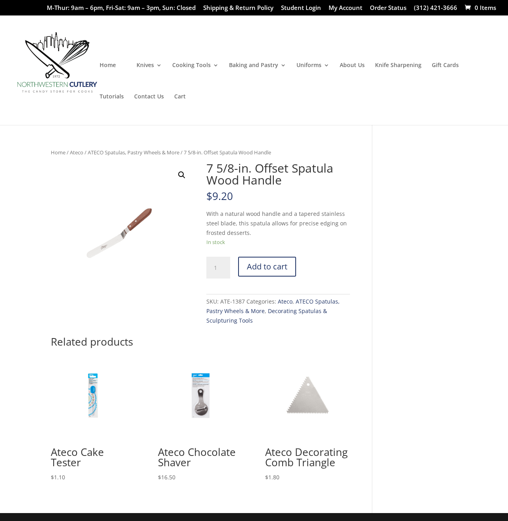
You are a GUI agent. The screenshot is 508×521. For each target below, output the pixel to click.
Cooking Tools (191, 65)
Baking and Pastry (253, 65)
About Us (352, 65)
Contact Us (149, 97)
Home (108, 65)
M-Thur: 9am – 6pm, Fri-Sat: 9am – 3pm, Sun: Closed (121, 8)
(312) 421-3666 (435, 8)
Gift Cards (445, 65)
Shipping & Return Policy (238, 8)
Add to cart (267, 266)
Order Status (388, 8)
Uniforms (308, 65)
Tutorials (112, 97)
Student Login (301, 8)
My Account (345, 8)
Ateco (76, 152)
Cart (180, 97)
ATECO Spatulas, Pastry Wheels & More (133, 152)
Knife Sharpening (398, 65)
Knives (145, 65)
